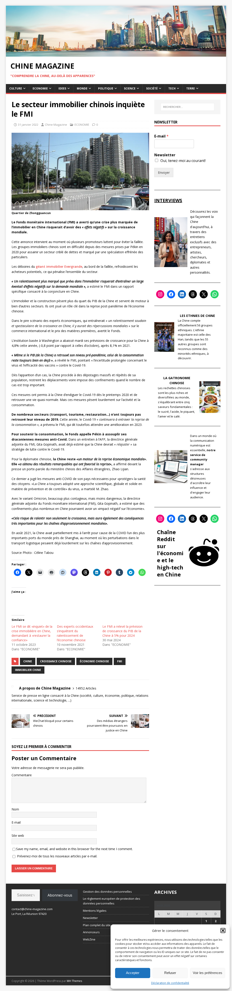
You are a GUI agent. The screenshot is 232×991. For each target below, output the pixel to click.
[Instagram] (160, 294)
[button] (223, 930)
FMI (119, 661)
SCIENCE (129, 88)
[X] (204, 294)
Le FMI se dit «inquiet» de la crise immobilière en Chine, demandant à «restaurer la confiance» (32, 633)
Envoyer (164, 172)
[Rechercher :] (187, 107)
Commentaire (22, 775)
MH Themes (74, 981)
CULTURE (15, 88)
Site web (18, 835)
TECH (172, 88)
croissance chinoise (56, 661)
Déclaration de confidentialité (170, 983)
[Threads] (193, 294)
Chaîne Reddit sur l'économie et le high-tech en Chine (170, 553)
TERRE (190, 88)
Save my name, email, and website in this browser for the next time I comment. (74, 849)
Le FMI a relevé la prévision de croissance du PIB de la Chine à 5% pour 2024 (122, 631)
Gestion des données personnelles (107, 892)
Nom (15, 809)
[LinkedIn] (182, 294)
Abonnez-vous (60, 895)
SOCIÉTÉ (152, 88)
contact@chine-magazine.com (32, 909)
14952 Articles (86, 688)
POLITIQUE (105, 88)
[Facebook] (171, 294)
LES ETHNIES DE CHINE (197, 315)
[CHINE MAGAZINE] (116, 54)
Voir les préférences (207, 973)
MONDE (82, 88)
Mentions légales (94, 911)
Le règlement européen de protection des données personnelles (111, 901)
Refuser (170, 973)
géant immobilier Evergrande (59, 266)
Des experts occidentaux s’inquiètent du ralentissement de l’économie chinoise (75, 633)
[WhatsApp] (214, 294)
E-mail (16, 822)
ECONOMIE (40, 88)
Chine (27, 661)
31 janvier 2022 (28, 125)
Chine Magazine (56, 125)
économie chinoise (94, 661)
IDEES (62, 88)
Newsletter (164, 155)
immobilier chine (28, 670)
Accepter (132, 973)
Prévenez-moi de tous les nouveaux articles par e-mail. (57, 856)
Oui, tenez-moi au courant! (182, 160)
